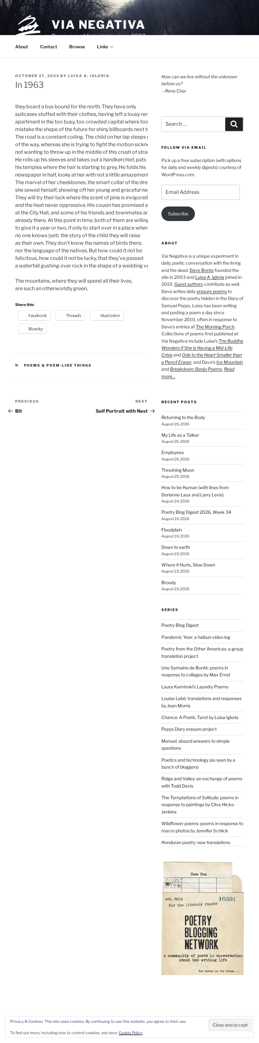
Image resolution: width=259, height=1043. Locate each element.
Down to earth (175, 547)
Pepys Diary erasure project (189, 729)
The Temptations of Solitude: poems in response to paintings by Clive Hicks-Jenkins (199, 804)
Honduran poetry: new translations (195, 842)
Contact (48, 46)
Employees (172, 452)
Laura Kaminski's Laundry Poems (194, 686)
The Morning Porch (215, 326)
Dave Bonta (202, 270)
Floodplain (171, 529)
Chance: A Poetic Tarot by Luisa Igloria (199, 717)
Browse (77, 46)
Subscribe (178, 213)
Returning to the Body (183, 417)
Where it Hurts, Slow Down (188, 564)
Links (102, 46)
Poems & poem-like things (58, 365)
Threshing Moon (177, 470)
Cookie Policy (130, 1032)
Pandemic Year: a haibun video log (195, 637)
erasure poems (211, 291)
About (21, 46)
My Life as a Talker (180, 435)
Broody (168, 582)
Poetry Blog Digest (180, 625)
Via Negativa (98, 25)
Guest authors (188, 284)
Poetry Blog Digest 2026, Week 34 (196, 512)
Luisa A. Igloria (89, 76)
